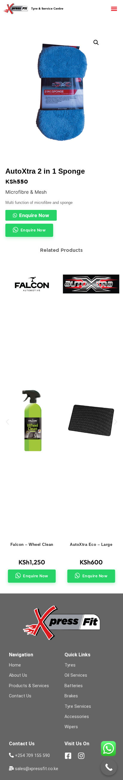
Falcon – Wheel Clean (31, 544)
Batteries (73, 685)
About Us (18, 675)
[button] (114, 8)
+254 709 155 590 (32, 755)
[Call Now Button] (109, 767)
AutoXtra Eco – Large (91, 544)
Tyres (70, 665)
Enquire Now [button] (33, 230)
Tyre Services (77, 706)
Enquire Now (34, 215)
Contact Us (20, 696)
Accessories (76, 716)
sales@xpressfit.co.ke (36, 768)
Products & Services (29, 685)
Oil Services (75, 675)
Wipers (71, 726)
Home (15, 665)
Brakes (71, 696)
